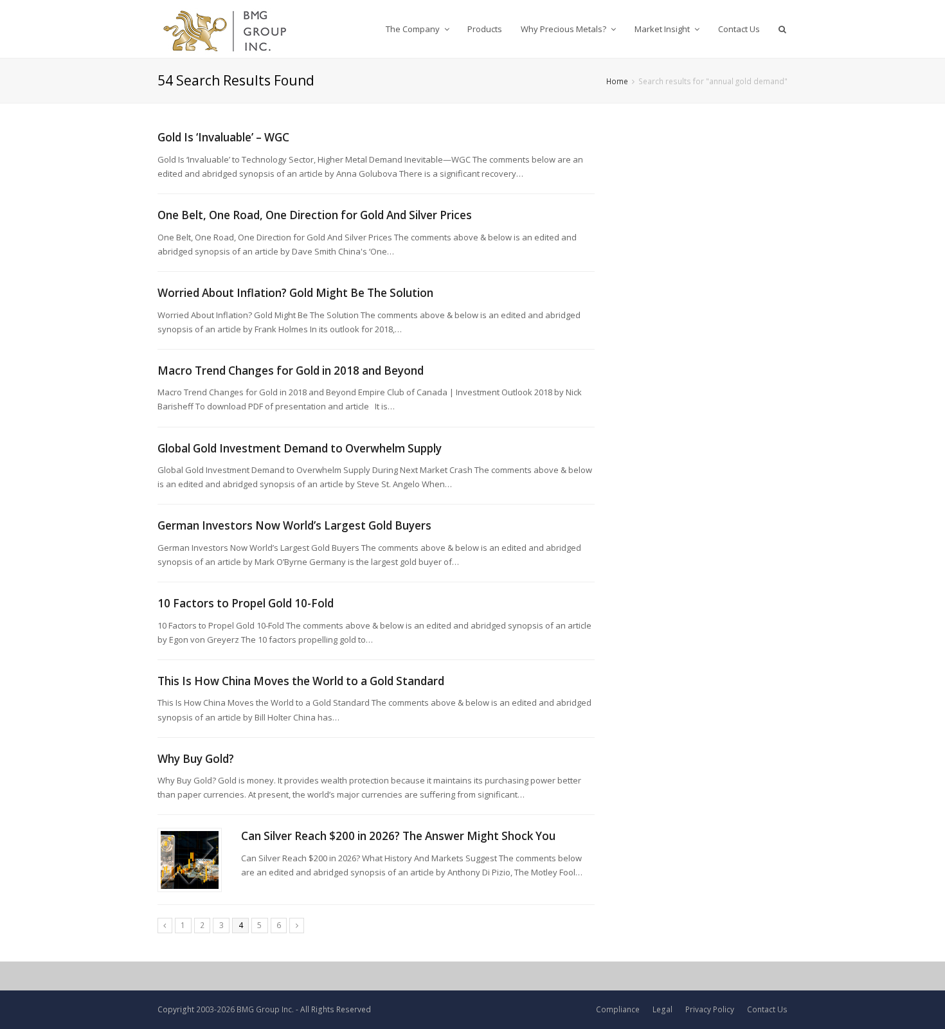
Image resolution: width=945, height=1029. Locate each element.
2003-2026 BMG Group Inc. (245, 1009)
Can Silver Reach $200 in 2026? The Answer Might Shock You (398, 835)
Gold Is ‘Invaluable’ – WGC (223, 137)
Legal (662, 1009)
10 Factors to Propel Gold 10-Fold (246, 603)
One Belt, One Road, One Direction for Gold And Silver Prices (315, 215)
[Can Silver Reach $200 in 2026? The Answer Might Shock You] (190, 860)
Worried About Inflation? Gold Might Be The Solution (295, 292)
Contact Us (767, 1009)
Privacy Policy (709, 1009)
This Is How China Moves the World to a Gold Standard (301, 681)
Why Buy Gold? (196, 758)
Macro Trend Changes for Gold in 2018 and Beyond (291, 370)
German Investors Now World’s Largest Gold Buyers (294, 525)
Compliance (618, 1009)
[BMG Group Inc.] (225, 29)
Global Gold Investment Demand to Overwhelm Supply (300, 448)
